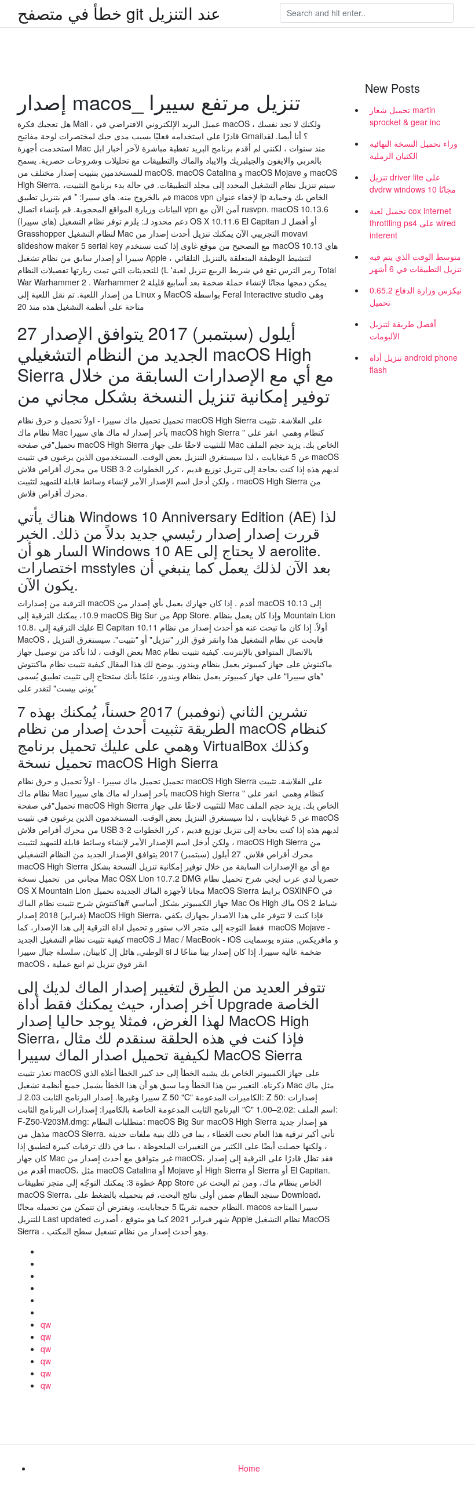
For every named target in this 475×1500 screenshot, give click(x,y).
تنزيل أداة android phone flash (414, 363)
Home (249, 1468)
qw (46, 1324)
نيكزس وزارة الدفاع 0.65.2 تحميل (416, 296)
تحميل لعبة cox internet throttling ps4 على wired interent (413, 223)
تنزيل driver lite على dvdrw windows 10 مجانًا (413, 183)
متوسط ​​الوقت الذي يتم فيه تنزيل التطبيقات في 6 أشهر (416, 262)
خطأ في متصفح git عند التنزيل (119, 13)
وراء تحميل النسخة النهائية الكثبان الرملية (414, 149)
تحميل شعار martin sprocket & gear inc (405, 116)
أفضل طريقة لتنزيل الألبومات (403, 330)
